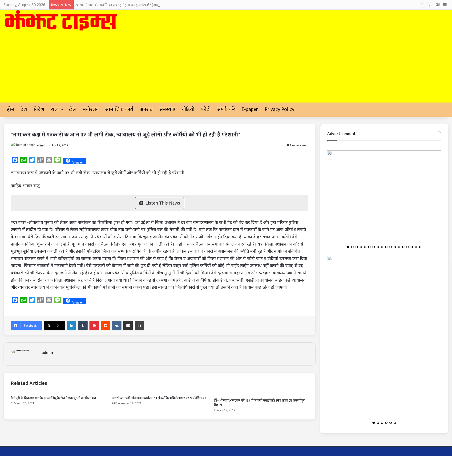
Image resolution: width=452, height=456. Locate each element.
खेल (72, 109)
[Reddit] (105, 325)
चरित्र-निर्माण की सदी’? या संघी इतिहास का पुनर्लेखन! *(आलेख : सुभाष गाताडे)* (131, 4)
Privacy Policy (279, 109)
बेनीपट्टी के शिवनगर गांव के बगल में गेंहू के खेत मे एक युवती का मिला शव (53, 398)
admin (41, 145)
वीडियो (188, 109)
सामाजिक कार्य (119, 109)
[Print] (139, 325)
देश (24, 109)
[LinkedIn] (71, 325)
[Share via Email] (128, 325)
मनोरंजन (91, 109)
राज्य (55, 109)
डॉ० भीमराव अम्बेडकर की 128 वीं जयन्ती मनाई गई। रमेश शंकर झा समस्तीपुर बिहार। (259, 403)
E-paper (250, 109)
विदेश (39, 109)
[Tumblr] (83, 325)
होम (10, 109)
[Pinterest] (94, 325)
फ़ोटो (206, 109)
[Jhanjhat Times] (61, 20)
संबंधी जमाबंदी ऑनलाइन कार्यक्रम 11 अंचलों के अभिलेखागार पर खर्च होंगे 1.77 (159, 398)
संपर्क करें (226, 109)
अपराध (146, 109)
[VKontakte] (116, 325)
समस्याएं (167, 109)
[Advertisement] (226, 67)
